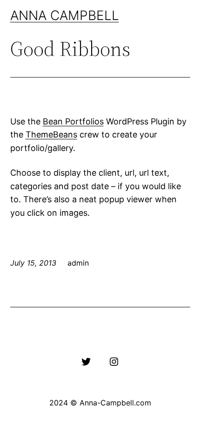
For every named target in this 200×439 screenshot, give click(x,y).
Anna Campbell (64, 15)
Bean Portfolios (73, 121)
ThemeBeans (51, 134)
